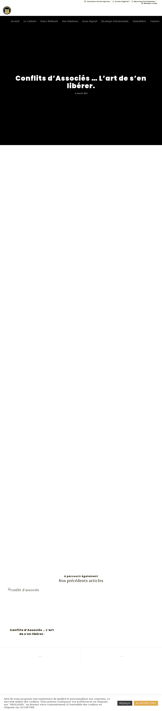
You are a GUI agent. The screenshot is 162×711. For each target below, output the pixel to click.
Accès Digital (122, 1)
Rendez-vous (150, 3)
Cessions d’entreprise (98, 1)
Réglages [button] (124, 703)
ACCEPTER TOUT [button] (146, 703)
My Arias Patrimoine (144, 1)
